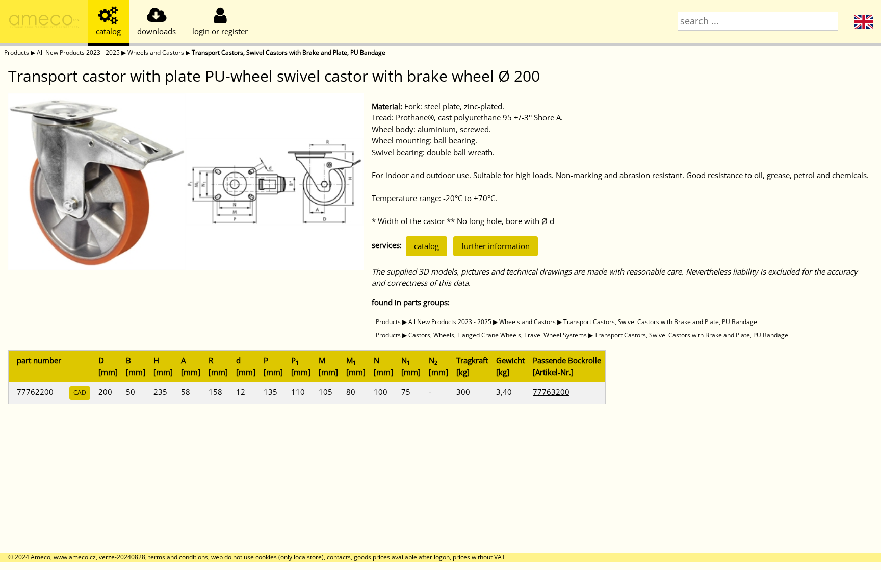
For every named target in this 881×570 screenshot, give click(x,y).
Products (16, 52)
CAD (79, 392)
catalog (426, 246)
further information (495, 246)
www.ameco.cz (75, 557)
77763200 (551, 392)
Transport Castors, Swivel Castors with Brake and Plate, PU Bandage (288, 52)
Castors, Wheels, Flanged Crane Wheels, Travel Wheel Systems (497, 335)
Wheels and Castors (155, 52)
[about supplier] (44, 23)
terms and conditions (178, 557)
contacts (339, 557)
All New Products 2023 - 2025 (78, 52)
